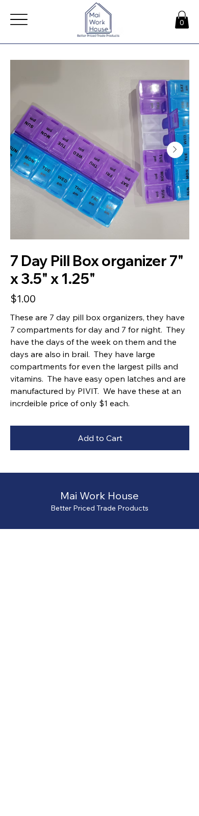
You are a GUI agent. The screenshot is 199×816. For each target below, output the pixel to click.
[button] (182, 20)
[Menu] (19, 20)
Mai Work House (99, 495)
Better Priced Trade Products (99, 508)
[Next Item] (175, 150)
